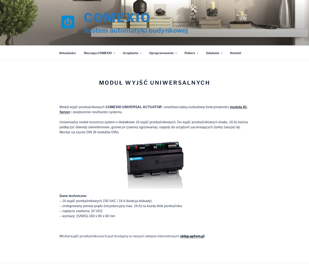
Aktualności (67, 53)
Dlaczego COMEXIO (98, 53)
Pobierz (190, 53)
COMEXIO (117, 17)
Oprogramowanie (161, 53)
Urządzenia (130, 53)
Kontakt (235, 53)
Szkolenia (212, 53)
